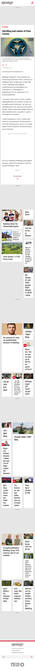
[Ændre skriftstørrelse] (3, 65)
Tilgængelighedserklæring (17, 652)
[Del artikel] (6, 65)
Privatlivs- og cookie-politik (17, 648)
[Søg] (31, 657)
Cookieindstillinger (15, 650)
